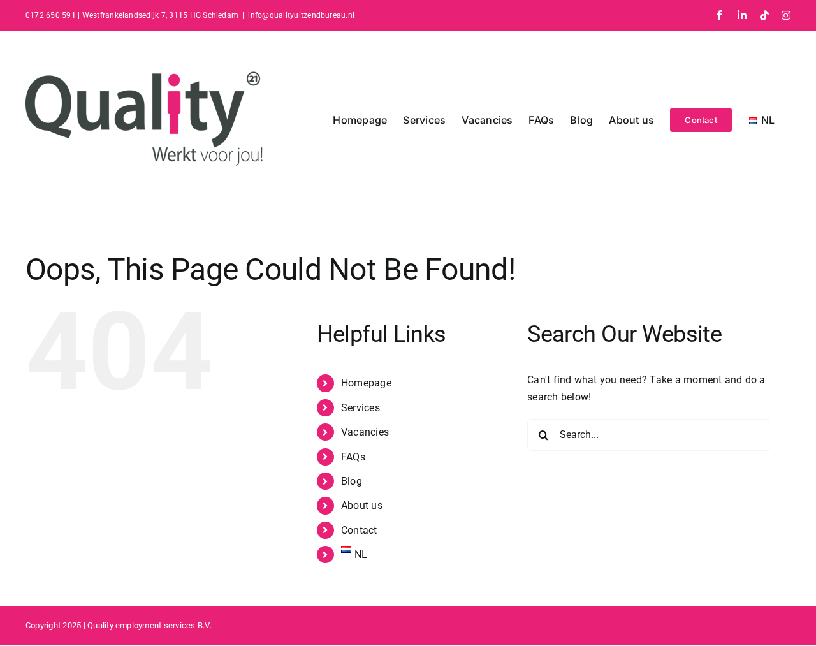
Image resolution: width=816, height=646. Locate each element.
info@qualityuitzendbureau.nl (301, 15)
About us (361, 505)
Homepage (366, 383)
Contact (359, 530)
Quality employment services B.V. (149, 625)
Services (360, 408)
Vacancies (365, 432)
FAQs (353, 457)
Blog (351, 481)
